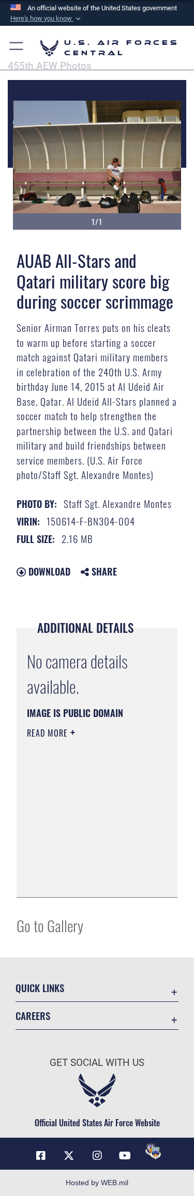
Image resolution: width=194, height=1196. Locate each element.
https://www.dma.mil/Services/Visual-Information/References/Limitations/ (90, 878)
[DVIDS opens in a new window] (153, 1151)
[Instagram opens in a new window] (97, 1155)
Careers (33, 1015)
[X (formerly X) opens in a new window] (69, 1155)
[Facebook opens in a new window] (41, 1155)
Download (48, 571)
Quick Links (40, 987)
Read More (48, 733)
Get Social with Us (97, 1063)
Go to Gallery (50, 925)
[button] (46, 18)
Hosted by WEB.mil (97, 1182)
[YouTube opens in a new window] (125, 1155)
